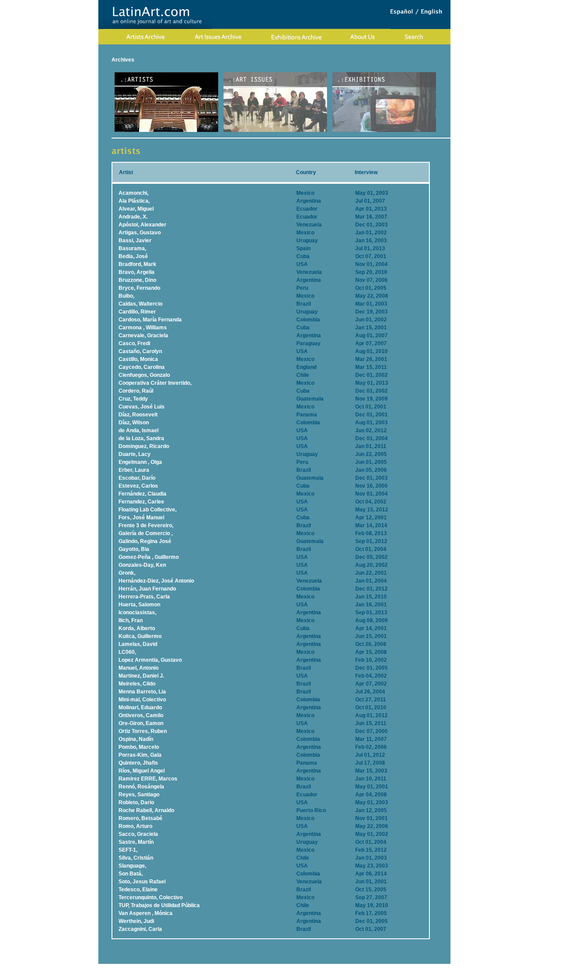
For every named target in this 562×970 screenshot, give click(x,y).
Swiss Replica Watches (388, 967)
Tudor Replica (340, 967)
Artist (126, 172)
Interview (366, 172)
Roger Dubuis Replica (262, 967)
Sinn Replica (306, 967)
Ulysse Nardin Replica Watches (151, 967)
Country (306, 172)
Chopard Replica (213, 967)
